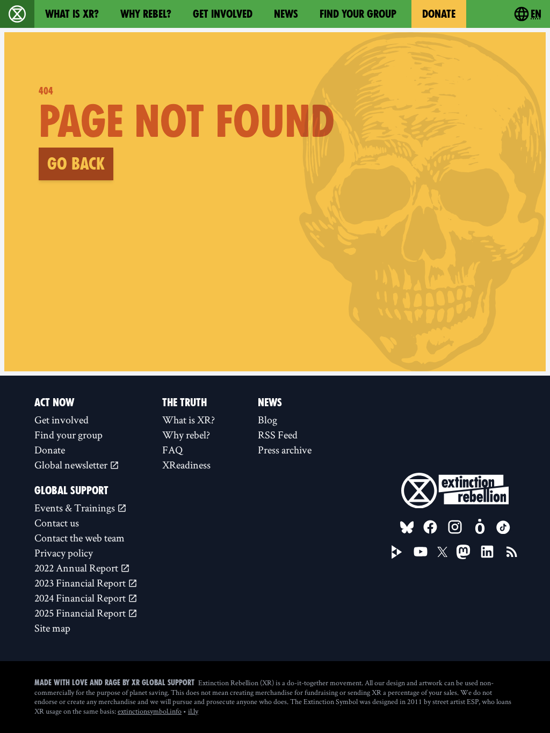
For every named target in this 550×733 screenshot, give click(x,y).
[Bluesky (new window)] (407, 527)
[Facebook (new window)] (430, 527)
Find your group (358, 14)
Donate (438, 14)
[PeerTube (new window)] (397, 552)
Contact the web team (79, 538)
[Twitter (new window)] (442, 552)
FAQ (172, 450)
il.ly (193, 711)
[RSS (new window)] (512, 551)
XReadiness (186, 465)
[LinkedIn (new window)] (487, 551)
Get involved (222, 14)
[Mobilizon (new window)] (479, 527)
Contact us (56, 523)
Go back (76, 163)
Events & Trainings (75, 508)
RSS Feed (278, 435)
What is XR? (72, 14)
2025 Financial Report (81, 613)
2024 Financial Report (81, 598)
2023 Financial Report (81, 583)
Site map (52, 628)
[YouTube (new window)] (420, 551)
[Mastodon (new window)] (463, 551)
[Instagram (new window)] (455, 527)
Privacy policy (63, 553)
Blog (267, 420)
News (286, 14)
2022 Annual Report (77, 568)
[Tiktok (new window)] (503, 527)
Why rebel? (145, 14)
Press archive (285, 450)
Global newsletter (72, 465)
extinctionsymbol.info (150, 711)
